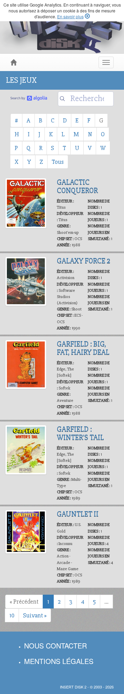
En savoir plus (70, 16)
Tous (58, 162)
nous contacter (55, 646)
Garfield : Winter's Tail (80, 433)
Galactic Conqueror (77, 186)
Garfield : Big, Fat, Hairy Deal (83, 348)
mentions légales (58, 661)
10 (11, 615)
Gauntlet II (78, 514)
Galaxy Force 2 (83, 261)
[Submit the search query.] (62, 98)
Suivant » (34, 615)
